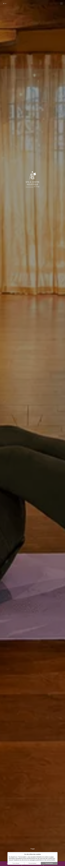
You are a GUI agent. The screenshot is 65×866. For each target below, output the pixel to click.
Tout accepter (49, 863)
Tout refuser (15, 863)
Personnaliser (32, 863)
